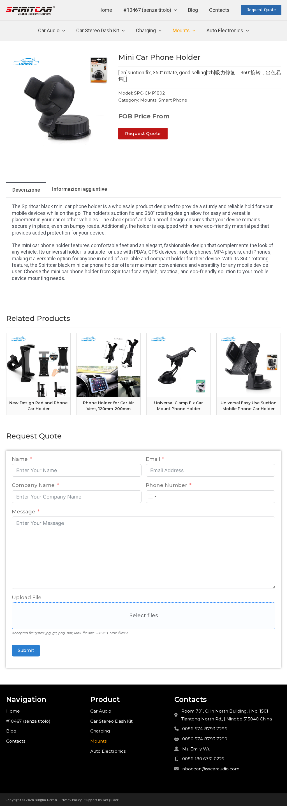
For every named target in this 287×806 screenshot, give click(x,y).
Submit (26, 650)
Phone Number (166, 485)
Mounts (181, 30)
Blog (193, 10)
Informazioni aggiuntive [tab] (79, 189)
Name (20, 459)
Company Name (33, 485)
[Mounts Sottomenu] (194, 31)
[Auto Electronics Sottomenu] (247, 31)
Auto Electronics (225, 30)
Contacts (219, 10)
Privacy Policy (70, 800)
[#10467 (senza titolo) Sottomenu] (175, 10)
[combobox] (152, 497)
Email (153, 459)
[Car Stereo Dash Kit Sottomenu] (123, 31)
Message (23, 512)
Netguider (111, 800)
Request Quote (261, 9)
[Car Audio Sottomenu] (63, 31)
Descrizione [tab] (26, 190)
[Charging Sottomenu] (160, 31)
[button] (105, 59)
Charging (146, 30)
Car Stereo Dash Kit (97, 30)
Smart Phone (172, 100)
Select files (143, 615)
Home (105, 10)
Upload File (26, 597)
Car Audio (48, 30)
